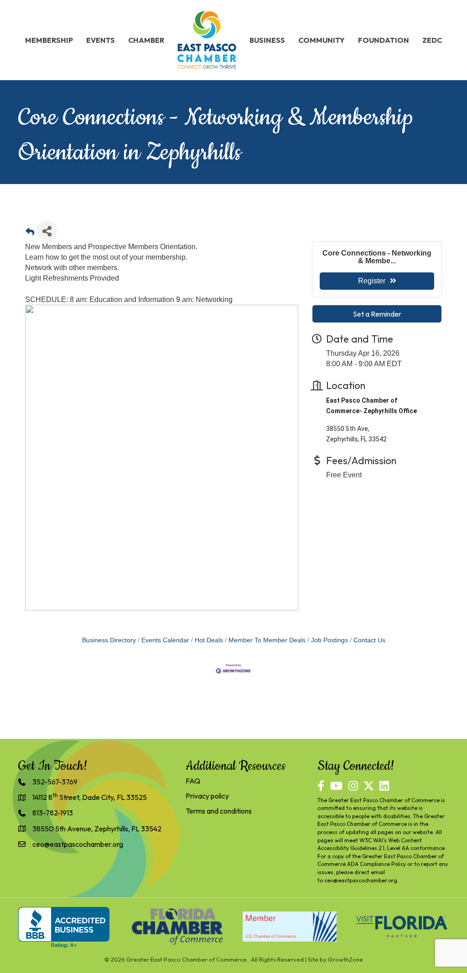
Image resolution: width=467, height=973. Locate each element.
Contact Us (369, 640)
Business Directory (109, 640)
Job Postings (329, 640)
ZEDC (432, 40)
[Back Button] (30, 233)
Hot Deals (209, 640)
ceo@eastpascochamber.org (360, 880)
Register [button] (371, 281)
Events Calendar (165, 640)
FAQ (193, 780)
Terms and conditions (219, 810)
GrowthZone (345, 959)
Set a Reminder (377, 313)
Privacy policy (207, 795)
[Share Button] (46, 230)
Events (100, 40)
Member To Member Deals (267, 640)
